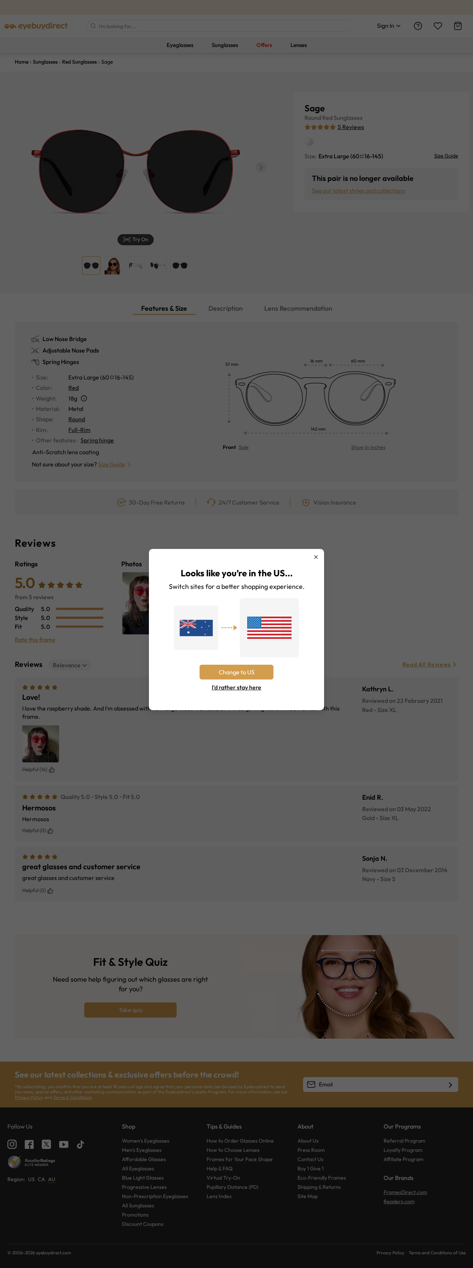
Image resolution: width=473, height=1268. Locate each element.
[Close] (316, 557)
